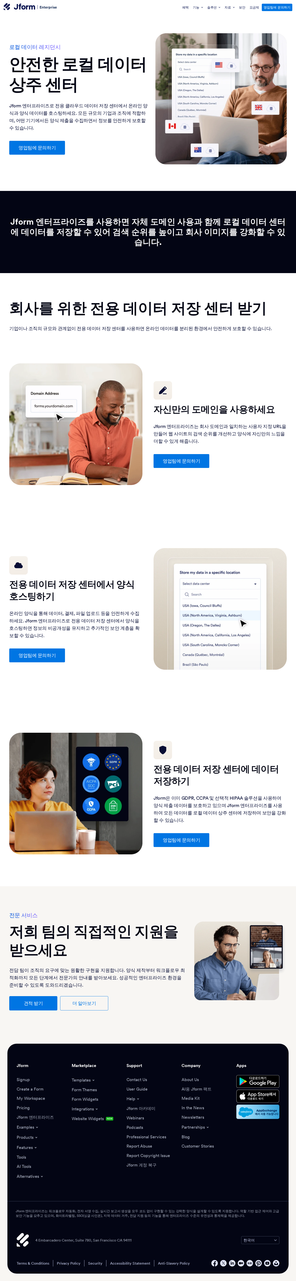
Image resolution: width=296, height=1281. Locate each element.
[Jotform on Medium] (241, 1263)
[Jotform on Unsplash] (276, 1263)
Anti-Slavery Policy (174, 1263)
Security (95, 1263)
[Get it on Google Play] (257, 1081)
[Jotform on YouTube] (267, 1263)
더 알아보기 (84, 1003)
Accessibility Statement (130, 1263)
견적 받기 (33, 1003)
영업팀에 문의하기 (277, 7)
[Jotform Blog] (250, 1263)
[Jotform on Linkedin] (232, 1263)
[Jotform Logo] (19, 7)
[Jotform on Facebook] (214, 1263)
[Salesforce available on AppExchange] (257, 1112)
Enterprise (48, 7)
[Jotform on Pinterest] (258, 1263)
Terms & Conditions (33, 1263)
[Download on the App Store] (257, 1096)
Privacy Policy (68, 1263)
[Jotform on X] (223, 1263)
